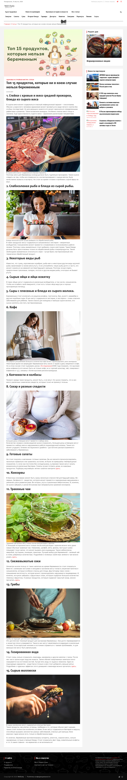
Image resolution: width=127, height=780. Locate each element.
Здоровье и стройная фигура (17, 79)
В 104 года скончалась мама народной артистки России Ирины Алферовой (110, 96)
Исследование (46, 366)
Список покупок (110, 1)
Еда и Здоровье (11, 12)
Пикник (89, 17)
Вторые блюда (33, 17)
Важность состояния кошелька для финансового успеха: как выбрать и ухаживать (109, 105)
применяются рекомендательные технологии (107, 758)
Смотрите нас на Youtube (43, 765)
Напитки (62, 17)
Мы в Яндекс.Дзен (41, 762)
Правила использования (13, 768)
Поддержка (8, 765)
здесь (58, 468)
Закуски (8, 17)
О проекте (8, 762)
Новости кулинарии (33, 12)
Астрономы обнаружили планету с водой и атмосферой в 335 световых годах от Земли (110, 123)
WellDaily (21, 777)
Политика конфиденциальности (38, 777)
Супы (23, 17)
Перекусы (80, 17)
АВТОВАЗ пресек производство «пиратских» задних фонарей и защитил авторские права (109, 77)
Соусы (96, 17)
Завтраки (70, 17)
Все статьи (75, 12)
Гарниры (44, 17)
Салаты (16, 17)
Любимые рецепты (97, 1)
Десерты (53, 17)
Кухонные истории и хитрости (57, 12)
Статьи (31, 79)
